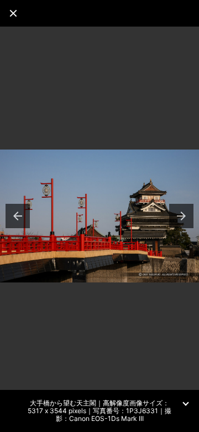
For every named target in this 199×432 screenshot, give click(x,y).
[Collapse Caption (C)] (186, 403)
